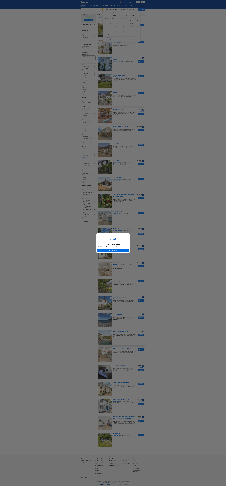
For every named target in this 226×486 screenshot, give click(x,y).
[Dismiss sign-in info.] (128, 235)
